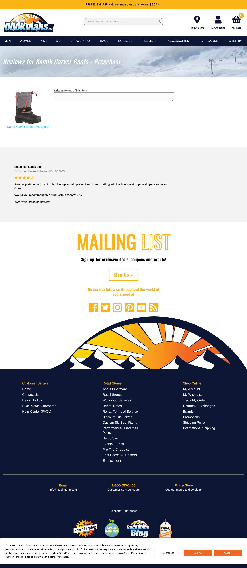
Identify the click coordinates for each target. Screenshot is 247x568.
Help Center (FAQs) (36, 411)
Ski (58, 40)
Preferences (167, 553)
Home (26, 389)
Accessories (178, 40)
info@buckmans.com (63, 489)
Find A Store (197, 27)
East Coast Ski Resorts (120, 455)
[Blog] (153, 308)
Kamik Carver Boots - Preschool (28, 126)
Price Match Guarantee (39, 406)
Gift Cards (209, 40)
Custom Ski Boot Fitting (120, 422)
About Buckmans (115, 389)
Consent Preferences (123, 510)
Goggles (125, 40)
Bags (104, 40)
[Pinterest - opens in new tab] (129, 308)
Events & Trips (113, 444)
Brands (188, 411)
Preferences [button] (62, 557)
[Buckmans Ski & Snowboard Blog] (138, 528)
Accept (227, 553)
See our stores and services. (183, 489)
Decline (197, 553)
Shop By (235, 40)
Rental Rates (112, 406)
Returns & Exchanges (199, 406)
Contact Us (30, 394)
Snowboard (80, 40)
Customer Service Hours (123, 489)
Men (7, 40)
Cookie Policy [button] (130, 553)
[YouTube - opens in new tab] (141, 308)
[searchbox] (159, 21)
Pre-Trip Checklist (116, 449)
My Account (218, 27)
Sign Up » (123, 274)
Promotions (191, 417)
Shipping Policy (194, 422)
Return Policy (32, 400)
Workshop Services (117, 400)
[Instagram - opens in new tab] (117, 308)
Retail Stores (112, 394)
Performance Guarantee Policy (120, 430)
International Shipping (199, 428)
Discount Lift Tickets (117, 417)
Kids (44, 40)
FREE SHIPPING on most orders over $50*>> (123, 4)
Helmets (150, 40)
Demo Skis (110, 438)
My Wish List (192, 394)
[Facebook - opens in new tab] (93, 308)
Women (25, 40)
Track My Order (194, 400)
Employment (112, 460)
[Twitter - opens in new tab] (105, 308)
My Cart (237, 21)
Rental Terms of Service (120, 411)
